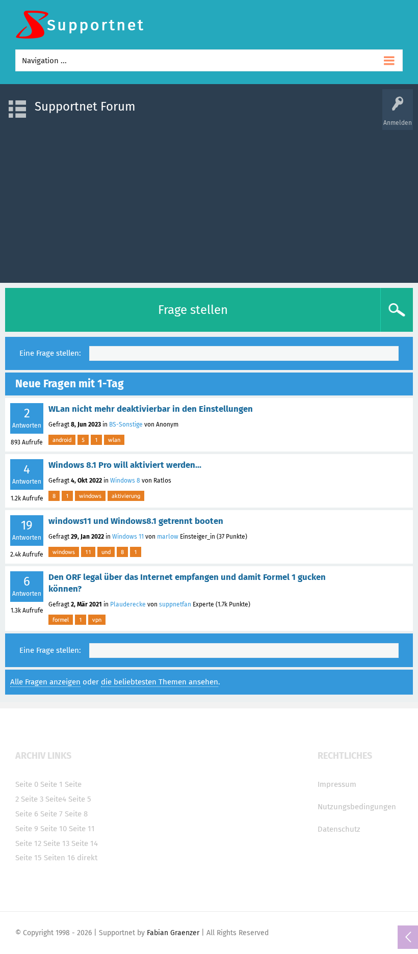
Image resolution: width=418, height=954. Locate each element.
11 (88, 552)
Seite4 (55, 799)
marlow (167, 536)
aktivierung (126, 496)
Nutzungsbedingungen (357, 806)
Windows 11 (128, 536)
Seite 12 (28, 843)
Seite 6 (26, 813)
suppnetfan (175, 604)
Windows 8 (125, 480)
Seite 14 (84, 843)
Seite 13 (56, 843)
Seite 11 (82, 828)
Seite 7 (51, 813)
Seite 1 (51, 784)
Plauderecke (128, 604)
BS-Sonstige (126, 424)
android (62, 440)
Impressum (337, 784)
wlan (114, 440)
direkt (87, 857)
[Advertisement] (209, 201)
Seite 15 (28, 857)
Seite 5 (79, 799)
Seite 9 (26, 828)
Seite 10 (53, 828)
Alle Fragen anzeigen (45, 681)
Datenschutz (339, 829)
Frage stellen (193, 310)
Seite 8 (76, 813)
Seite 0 (26, 784)
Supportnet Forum (85, 106)
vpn (96, 620)
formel (61, 620)
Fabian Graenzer (173, 933)
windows (90, 496)
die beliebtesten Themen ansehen (159, 681)
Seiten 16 (59, 857)
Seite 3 (32, 799)
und (106, 552)
